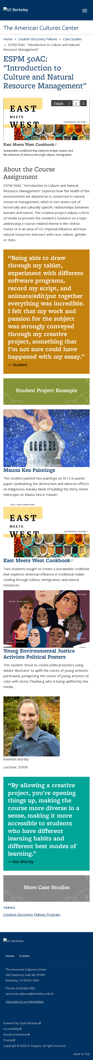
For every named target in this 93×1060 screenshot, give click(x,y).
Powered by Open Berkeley (22, 1023)
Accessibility (12, 1029)
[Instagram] (34, 948)
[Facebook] (7, 948)
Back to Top (82, 1054)
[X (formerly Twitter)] (16, 948)
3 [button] (83, 103)
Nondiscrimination (16, 1034)
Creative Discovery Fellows (37, 39)
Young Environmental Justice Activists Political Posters (39, 653)
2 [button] (76, 103)
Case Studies (72, 39)
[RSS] (42, 948)
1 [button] (69, 103)
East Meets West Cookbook (30, 144)
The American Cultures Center (41, 28)
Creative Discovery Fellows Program (31, 914)
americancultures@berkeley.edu (29, 994)
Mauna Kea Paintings (29, 469)
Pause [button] (58, 103)
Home (7, 39)
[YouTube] (25, 948)
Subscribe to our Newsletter (25, 1002)
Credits (24, 956)
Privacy (9, 1040)
